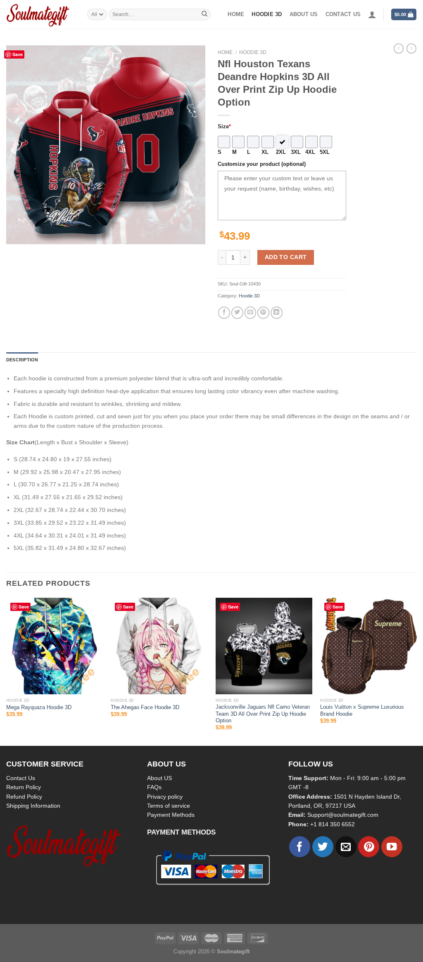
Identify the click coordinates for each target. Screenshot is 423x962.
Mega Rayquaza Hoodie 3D (38, 707)
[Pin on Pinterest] (263, 312)
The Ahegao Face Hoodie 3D (145, 707)
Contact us (343, 14)
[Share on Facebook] (224, 312)
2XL (281, 152)
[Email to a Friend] (251, 312)
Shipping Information (33, 805)
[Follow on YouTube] (391, 846)
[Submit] (204, 14)
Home (236, 14)
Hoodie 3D (267, 14)
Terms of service (168, 805)
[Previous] (6, 671)
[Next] (416, 671)
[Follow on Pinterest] (368, 846)
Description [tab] (22, 359)
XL (265, 152)
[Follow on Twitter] (322, 846)
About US (159, 778)
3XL (296, 152)
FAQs (154, 787)
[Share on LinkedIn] (277, 312)
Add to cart (286, 257)
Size (224, 127)
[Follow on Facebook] (299, 846)
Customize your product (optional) (262, 164)
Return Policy (23, 787)
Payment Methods (171, 814)
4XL (310, 152)
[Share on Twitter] (237, 312)
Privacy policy (165, 796)
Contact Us (20, 778)
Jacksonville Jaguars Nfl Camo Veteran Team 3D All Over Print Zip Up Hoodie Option (263, 714)
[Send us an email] (345, 846)
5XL (325, 152)
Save (17, 54)
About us (304, 14)
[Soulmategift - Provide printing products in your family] (40, 14)
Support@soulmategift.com (342, 814)
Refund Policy (24, 796)
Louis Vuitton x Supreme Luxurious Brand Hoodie (362, 710)
